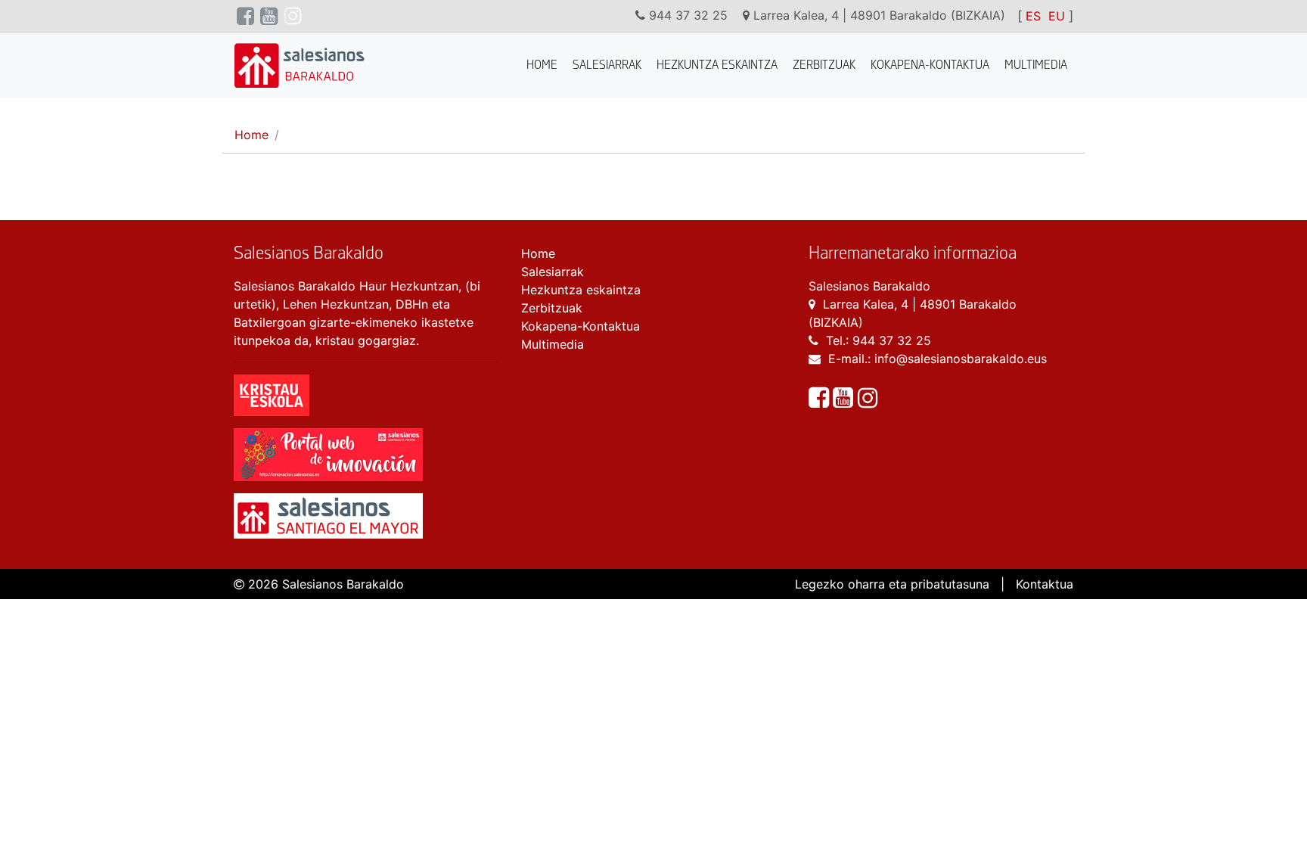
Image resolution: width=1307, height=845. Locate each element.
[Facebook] (821, 401)
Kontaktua (1044, 584)
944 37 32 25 (891, 340)
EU (1056, 15)
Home (541, 65)
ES (1033, 15)
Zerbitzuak (824, 65)
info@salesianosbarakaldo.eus (960, 358)
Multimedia (1035, 65)
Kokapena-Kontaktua (930, 65)
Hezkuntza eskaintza (717, 65)
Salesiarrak (607, 65)
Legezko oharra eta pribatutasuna (892, 584)
